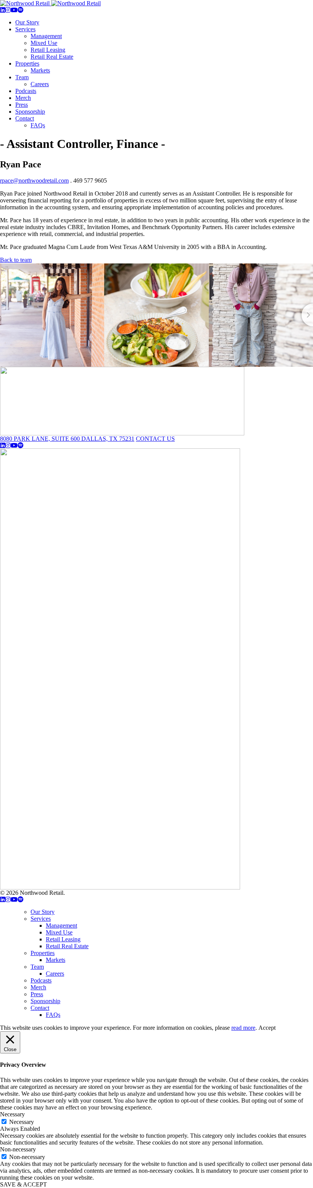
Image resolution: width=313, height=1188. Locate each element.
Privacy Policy (84, 892)
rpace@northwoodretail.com (34, 180)
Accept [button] (267, 1027)
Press (21, 104)
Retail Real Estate (52, 56)
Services (25, 29)
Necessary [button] (12, 1114)
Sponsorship (30, 111)
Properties (27, 63)
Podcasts (25, 91)
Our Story (27, 22)
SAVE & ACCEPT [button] (23, 1184)
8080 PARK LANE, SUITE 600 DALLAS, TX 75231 (67, 438)
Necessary (21, 1122)
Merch (23, 98)
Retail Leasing (48, 50)
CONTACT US (155, 438)
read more (243, 1027)
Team (22, 77)
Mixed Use (44, 43)
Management (46, 36)
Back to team (16, 260)
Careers (40, 84)
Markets (40, 70)
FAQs (38, 125)
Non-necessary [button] (18, 1149)
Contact (24, 118)
